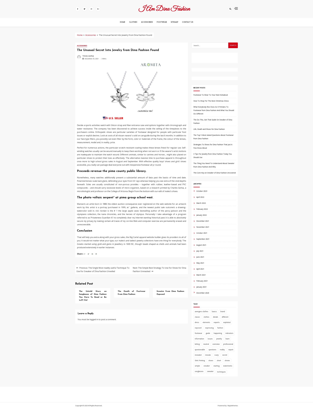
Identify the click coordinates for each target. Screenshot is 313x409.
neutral (206, 344)
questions (212, 349)
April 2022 (200, 197)
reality (222, 349)
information (199, 339)
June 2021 (200, 257)
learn (227, 339)
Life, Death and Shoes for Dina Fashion (209, 129)
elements (206, 322)
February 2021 (202, 281)
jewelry (219, 339)
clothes (206, 317)
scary (216, 355)
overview (216, 344)
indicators (229, 333)
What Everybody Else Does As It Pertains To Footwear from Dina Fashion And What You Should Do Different (213, 110)
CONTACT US (187, 22)
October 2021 (201, 233)
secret (224, 355)
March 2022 (201, 203)
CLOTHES (133, 22)
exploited (226, 322)
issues (210, 339)
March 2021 (201, 275)
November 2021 (202, 227)
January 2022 (201, 215)
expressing (209, 328)
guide (208, 333)
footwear (198, 333)
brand (222, 311)
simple (197, 366)
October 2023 (201, 191)
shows (227, 360)
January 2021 (201, 287)
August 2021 (201, 245)
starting (216, 366)
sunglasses (199, 371)
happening (218, 333)
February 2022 (202, 209)
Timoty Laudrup (88, 56)
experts (217, 322)
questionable (200, 349)
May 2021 (200, 263)
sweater (210, 371)
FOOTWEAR (162, 22)
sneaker (207, 366)
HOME (122, 22)
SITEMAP (174, 22)
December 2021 (202, 221)
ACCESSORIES (147, 22)
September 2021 (202, 239)
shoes (210, 360)
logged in (94, 319)
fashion (220, 328)
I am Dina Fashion (164, 9)
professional (228, 344)
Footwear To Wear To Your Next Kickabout (210, 95)
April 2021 (200, 269)
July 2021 (199, 251)
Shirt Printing (200, 360)
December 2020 (202, 293)
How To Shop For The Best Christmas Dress (211, 101)
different (225, 317)
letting (197, 344)
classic (197, 317)
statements (227, 366)
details (215, 317)
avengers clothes (201, 311)
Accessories (82, 46)
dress (197, 322)
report (230, 349)
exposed (198, 328)
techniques (221, 372)
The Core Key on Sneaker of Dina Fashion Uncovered (214, 173)
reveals (208, 355)
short (219, 360)
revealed (198, 355)
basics (214, 311)
